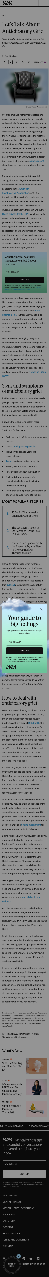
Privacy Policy (14, 661)
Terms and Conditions (31, 661)
